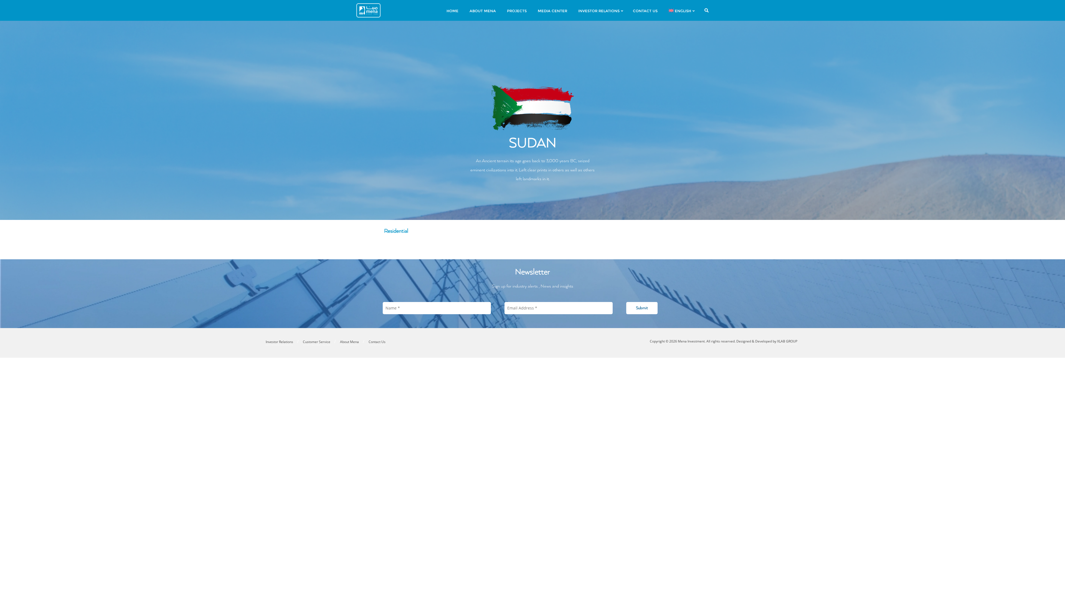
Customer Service (316, 341)
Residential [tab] (396, 231)
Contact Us (377, 341)
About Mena (349, 341)
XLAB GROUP (787, 341)
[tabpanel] (532, 245)
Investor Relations (279, 341)
